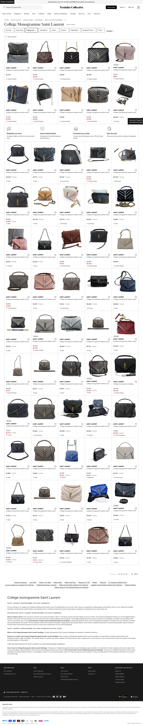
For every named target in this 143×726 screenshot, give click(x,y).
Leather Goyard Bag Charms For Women (106, 585)
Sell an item (111, 7)
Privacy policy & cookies (43, 697)
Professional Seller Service (69, 680)
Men (33, 14)
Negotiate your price (14, 133)
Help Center (92, 671)
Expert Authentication (48, 133)
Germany (27, 723)
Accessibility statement (11, 697)
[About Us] (101, 14)
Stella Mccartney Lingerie (46, 585)
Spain (32, 723)
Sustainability (119, 674)
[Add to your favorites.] (28, 68)
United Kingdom (11, 723)
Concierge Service (9, 674)
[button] (138, 7)
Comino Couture (20, 582)
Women (26, 14)
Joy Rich (32, 582)
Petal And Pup (70, 582)
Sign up (131, 7)
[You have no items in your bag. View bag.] (138, 7)
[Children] (46, 14)
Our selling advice (66, 674)
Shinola (103, 582)
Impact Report (119, 677)
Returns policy (38, 677)
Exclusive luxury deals (81, 133)
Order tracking (38, 671)
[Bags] (52, 14)
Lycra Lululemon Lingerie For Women (19, 585)
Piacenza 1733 (84, 582)
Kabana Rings (130, 585)
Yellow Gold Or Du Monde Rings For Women (71, 587)
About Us (97, 14)
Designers (17, 14)
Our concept (8, 671)
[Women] (31, 14)
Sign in (122, 7)
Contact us (91, 674)
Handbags (38, 20)
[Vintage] (77, 14)
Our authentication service (42, 674)
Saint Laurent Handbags (53, 20)
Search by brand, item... (14, 7)
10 (132, 574)
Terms (33, 697)
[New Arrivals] (12, 14)
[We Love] (86, 14)
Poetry (94, 582)
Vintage (72, 14)
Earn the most (112, 133)
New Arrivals (6, 14)
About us (118, 671)
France (4, 723)
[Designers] (22, 14)
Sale (89, 14)
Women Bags (28, 20)
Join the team (119, 680)
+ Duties (121, 117)
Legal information (24, 697)
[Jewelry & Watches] (68, 14)
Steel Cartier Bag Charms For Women (73, 585)
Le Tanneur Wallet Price (117, 582)
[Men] (37, 14)
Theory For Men (45, 582)
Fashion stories (120, 682)
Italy (36, 723)
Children (41, 14)
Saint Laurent (16, 20)
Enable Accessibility (7, 2)
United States (20, 723)
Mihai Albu (58, 582)
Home (6, 20)
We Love (82, 14)
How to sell (64, 671)
